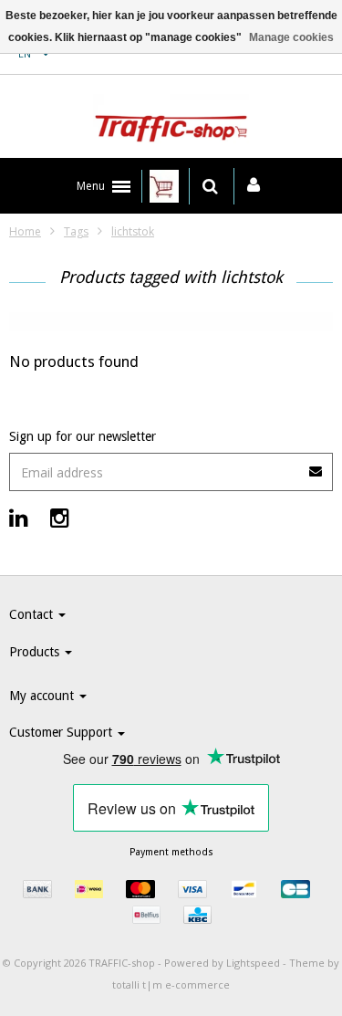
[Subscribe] (171, 465)
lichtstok (132, 231)
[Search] (210, 186)
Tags (76, 231)
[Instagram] (59, 517)
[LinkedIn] (18, 517)
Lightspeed (253, 962)
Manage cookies (291, 37)
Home (25, 231)
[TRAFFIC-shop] (170, 121)
